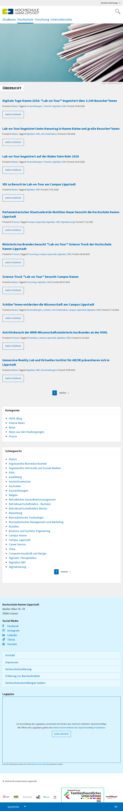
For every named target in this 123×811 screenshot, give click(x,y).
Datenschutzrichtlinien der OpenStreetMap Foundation (79, 727)
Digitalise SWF (59, 106)
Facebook (13, 626)
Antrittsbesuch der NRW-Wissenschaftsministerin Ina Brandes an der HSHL (55, 332)
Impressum (11, 662)
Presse (15, 222)
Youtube (12, 644)
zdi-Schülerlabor (49, 134)
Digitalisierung (67, 222)
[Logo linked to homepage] (20, 11)
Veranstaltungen (34, 106)
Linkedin (12, 635)
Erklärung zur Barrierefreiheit (22, 676)
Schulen (47, 310)
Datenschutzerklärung (18, 669)
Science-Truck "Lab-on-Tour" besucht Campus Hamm (40, 277)
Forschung (33, 254)
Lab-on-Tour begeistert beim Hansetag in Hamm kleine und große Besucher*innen (60, 129)
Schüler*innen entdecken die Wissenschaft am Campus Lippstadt (48, 304)
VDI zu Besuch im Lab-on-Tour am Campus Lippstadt (39, 184)
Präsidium (32, 338)
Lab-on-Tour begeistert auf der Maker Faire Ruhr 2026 (40, 156)
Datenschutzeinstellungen (40, 764)
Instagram (13, 631)
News (14, 106)
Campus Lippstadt (36, 222)
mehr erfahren (13, 114)
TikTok (11, 640)
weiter (62, 393)
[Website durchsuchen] (118, 11)
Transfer (47, 106)
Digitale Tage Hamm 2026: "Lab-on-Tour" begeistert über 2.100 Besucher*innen (59, 101)
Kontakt (10, 655)
